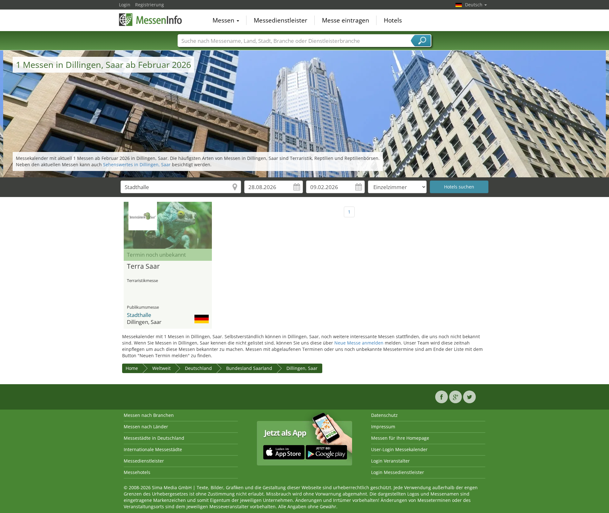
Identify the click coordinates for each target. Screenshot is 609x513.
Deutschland (198, 368)
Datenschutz (384, 415)
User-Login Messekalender (399, 449)
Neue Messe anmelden (358, 343)
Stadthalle (139, 315)
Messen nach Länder (146, 427)
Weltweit (161, 368)
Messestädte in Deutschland (154, 438)
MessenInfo (150, 19)
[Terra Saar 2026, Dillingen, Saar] (168, 225)
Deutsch (474, 5)
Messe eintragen (345, 20)
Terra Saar (143, 266)
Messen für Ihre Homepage (400, 438)
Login (124, 5)
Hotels (393, 20)
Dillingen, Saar (302, 368)
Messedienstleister (280, 20)
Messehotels (137, 472)
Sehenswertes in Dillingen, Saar (137, 164)
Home (132, 368)
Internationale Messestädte (153, 449)
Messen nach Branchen (149, 415)
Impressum (383, 427)
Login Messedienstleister (397, 472)
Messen (224, 20)
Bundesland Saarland (249, 368)
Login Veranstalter (390, 461)
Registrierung (149, 5)
